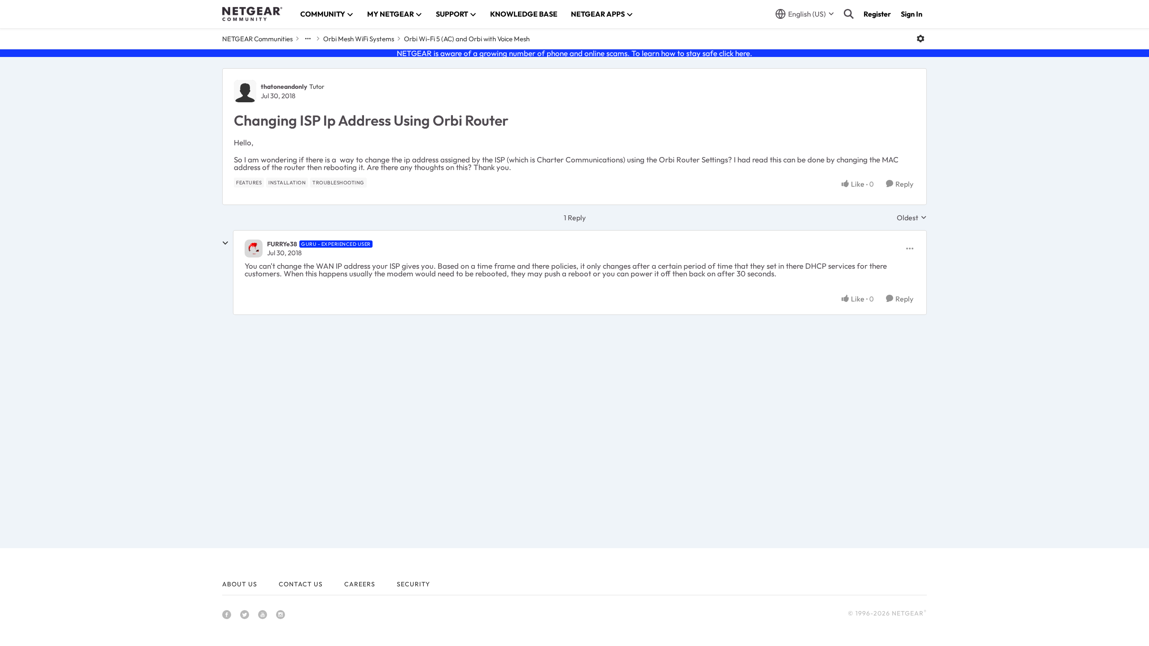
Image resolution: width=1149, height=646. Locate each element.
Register (877, 13)
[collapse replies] (225, 243)
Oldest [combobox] (912, 217)
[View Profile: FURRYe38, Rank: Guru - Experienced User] (254, 249)
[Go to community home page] (252, 14)
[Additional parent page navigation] (308, 38)
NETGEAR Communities (257, 39)
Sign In (911, 13)
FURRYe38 (282, 244)
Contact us (301, 584)
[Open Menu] (920, 38)
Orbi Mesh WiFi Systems (358, 39)
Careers (359, 584)
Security (413, 584)
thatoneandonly (284, 86)
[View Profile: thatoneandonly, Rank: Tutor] (245, 91)
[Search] (848, 14)
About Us (239, 584)
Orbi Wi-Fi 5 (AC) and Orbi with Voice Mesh (467, 39)
